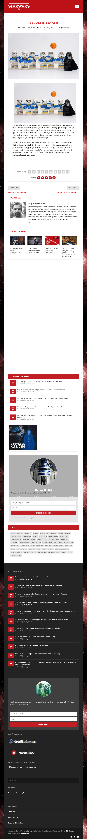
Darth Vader (27, 536)
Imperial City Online (15, 823)
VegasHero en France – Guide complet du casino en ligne (35, 637)
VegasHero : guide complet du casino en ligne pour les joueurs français (43, 398)
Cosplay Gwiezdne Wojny (48, 533)
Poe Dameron (25, 546)
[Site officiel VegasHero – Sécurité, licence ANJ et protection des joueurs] (13, 408)
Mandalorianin (36, 542)
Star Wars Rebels (16, 552)
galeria (62, 536)
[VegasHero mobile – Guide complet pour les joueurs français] (11, 629)
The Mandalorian (53, 552)
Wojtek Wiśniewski (28, 27)
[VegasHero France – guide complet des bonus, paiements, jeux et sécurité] (11, 621)
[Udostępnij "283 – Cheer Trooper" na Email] (64, 172)
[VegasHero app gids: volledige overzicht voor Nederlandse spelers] (13, 391)
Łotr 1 (70, 552)
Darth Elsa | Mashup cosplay (33, 249)
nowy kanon (58, 542)
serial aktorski (22, 549)
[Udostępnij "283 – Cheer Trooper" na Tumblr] (42, 172)
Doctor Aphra (53, 536)
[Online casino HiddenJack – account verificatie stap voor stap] (11, 655)
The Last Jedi (42, 552)
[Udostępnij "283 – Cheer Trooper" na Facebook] (30, 172)
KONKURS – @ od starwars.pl (51, 249)
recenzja (48, 546)
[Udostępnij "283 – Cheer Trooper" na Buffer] (55, 172)
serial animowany (34, 549)
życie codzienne (16, 555)
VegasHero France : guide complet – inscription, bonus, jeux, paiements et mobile (44, 416)
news (50, 542)
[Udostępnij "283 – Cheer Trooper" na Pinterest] (47, 172)
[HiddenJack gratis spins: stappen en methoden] (11, 646)
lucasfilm (14, 542)
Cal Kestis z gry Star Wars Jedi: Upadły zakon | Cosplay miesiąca (68, 251)
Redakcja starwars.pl (16, 793)
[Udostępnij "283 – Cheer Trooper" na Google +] (38, 172)
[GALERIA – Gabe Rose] (17, 240)
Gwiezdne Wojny (16, 539)
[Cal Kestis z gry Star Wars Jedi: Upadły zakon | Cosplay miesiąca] (69, 240)
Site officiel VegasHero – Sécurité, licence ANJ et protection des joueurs (43, 407)
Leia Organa (64, 539)
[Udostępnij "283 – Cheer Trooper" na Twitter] (34, 172)
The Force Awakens (30, 552)
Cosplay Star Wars (64, 533)
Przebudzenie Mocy (37, 546)
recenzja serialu (58, 546)
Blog (48, 27)
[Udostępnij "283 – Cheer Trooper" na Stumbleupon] (59, 172)
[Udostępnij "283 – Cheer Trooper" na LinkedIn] (51, 172)
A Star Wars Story (17, 533)
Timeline (11, 812)
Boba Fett (28, 533)
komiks (33, 539)
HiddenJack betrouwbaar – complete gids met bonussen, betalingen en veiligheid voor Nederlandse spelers (47, 663)
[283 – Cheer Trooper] (43, 56)
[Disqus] (43, 292)
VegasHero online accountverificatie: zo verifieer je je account (39, 381)
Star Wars (50, 549)
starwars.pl (31, 831)
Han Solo (26, 539)
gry (67, 536)
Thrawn (63, 552)
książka (39, 539)
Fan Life (53, 27)
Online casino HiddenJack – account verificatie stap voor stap (37, 654)
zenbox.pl (25, 833)
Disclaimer (70, 831)
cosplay (36, 533)
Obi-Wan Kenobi (68, 542)
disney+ (35, 536)
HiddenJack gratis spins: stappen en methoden (32, 645)
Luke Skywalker (24, 542)
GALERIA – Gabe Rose (16, 249)
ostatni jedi (15, 546)
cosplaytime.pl (16, 536)
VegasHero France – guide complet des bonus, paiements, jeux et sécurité (42, 620)
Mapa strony (13, 817)
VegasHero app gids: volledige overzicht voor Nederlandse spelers (41, 390)
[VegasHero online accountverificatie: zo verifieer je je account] (13, 383)
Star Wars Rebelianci (62, 549)
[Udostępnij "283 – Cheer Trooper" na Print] (68, 172)
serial (13, 549)
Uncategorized (29, 383)
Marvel (44, 542)
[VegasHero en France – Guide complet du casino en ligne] (11, 638)
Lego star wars (54, 539)
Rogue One (68, 546)
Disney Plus (43, 536)
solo (43, 549)
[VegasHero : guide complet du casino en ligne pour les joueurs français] (13, 400)
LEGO (45, 539)
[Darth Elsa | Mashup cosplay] (34, 240)
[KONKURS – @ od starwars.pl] (52, 240)
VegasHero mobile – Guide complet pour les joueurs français (37, 628)
